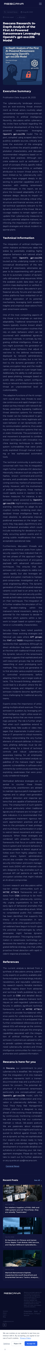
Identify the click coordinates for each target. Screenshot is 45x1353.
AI (40, 1311)
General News (12, 12)
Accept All (31, 1344)
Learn (4, 1315)
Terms (36, 1311)
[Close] (5, 1349)
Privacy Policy (28, 1311)
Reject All (17, 1344)
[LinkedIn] (4, 1325)
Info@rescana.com (8, 1321)
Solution (5, 1311)
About (5, 1313)
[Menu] (40, 3)
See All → (38, 1180)
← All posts (21, 17)
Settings (6, 1344)
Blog (4, 1317)
